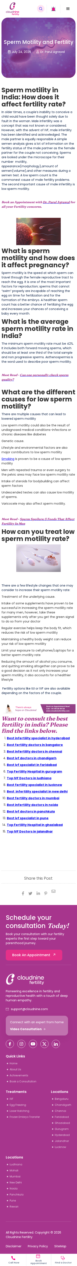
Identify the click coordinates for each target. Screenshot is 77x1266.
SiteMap (60, 1246)
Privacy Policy (38, 1246)
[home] (20, 8)
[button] (68, 8)
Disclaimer (13, 1246)
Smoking (7, 459)
